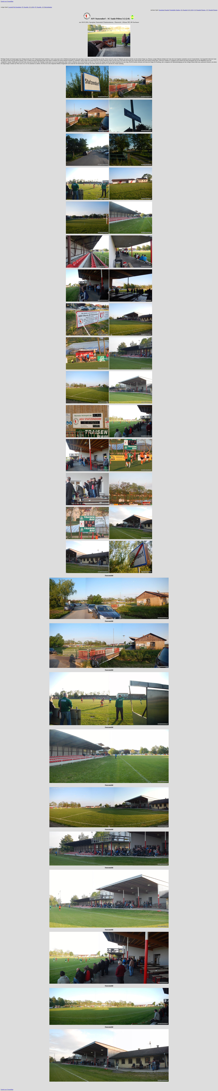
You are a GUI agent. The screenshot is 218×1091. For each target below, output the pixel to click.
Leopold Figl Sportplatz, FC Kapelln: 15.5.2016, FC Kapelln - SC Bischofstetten (30, 7)
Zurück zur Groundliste (7, 1)
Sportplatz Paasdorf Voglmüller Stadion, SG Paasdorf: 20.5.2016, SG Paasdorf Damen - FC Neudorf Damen (188, 10)
